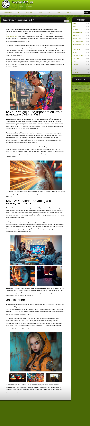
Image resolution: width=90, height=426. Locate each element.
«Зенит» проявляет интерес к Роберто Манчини (67, 21)
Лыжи (58, 12)
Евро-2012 (76, 29)
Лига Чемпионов (78, 41)
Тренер (40, 12)
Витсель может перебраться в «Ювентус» (65, 21)
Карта (73, 94)
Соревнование (7, 12)
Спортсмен (28, 12)
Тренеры (75, 64)
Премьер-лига (77, 49)
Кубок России (77, 38)
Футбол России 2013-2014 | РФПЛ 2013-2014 (16, 5)
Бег (18, 12)
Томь (74, 61)
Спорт (49, 12)
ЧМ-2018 (75, 72)
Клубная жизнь (77, 32)
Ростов (75, 52)
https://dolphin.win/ (11, 36)
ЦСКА (74, 69)
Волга (74, 26)
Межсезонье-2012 (78, 44)
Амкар (74, 23)
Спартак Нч (76, 58)
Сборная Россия (78, 55)
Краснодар (76, 35)
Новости (68, 12)
